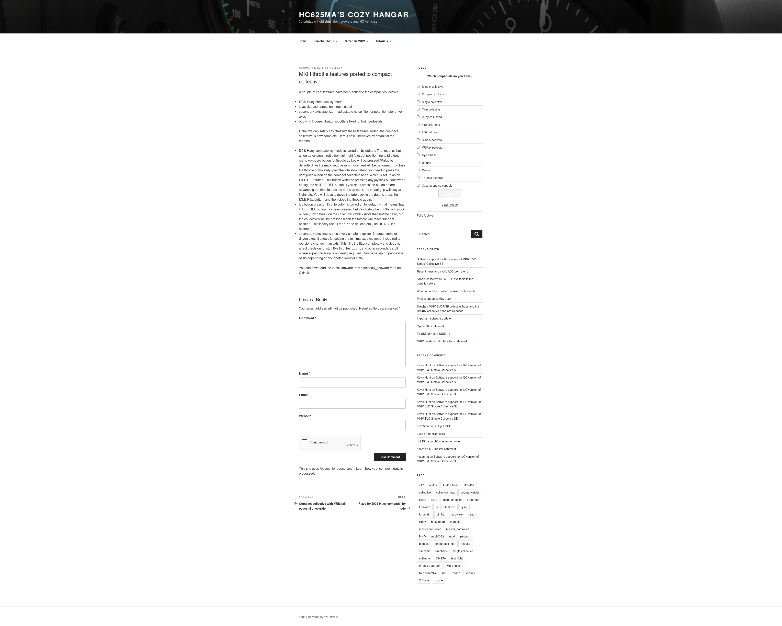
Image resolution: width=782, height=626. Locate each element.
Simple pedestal (432, 140)
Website (305, 416)
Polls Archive (425, 215)
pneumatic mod (445, 544)
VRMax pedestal (432, 147)
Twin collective (431, 109)
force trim (425, 514)
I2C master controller (447, 441)
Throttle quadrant (433, 178)
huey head (438, 522)
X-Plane (424, 580)
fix (437, 507)
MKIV (422, 536)
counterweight (470, 492)
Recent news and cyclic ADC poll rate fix (443, 271)
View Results (450, 205)
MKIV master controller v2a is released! (442, 341)
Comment (307, 318)
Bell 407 (469, 485)
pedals (464, 536)
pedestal (424, 544)
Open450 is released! (431, 326)
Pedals (426, 170)
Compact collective (434, 94)
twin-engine (453, 566)
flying (464, 507)
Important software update (434, 318)
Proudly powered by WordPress (318, 617)
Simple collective (432, 86)
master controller (430, 529)
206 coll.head (430, 132)
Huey (422, 522)
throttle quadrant (429, 566)
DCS (434, 500)
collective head (445, 492)
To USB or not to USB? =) (433, 334)
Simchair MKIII (324, 41)
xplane (438, 580)
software (424, 558)
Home (302, 41)
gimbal (441, 514)
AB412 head (451, 485)
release (465, 544)
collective (425, 492)
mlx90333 (437, 536)
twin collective (428, 573)
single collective (463, 551)
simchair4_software (375, 267)
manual (455, 522)
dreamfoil (473, 500)
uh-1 (445, 573)
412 (421, 485)
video (456, 573)
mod (452, 536)
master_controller (457, 529)
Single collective (432, 102)
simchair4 (441, 551)
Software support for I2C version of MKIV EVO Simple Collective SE (449, 379)
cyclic (422, 500)
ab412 (433, 485)
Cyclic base (429, 155)
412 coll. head (431, 125)
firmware (424, 507)
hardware (456, 514)
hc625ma (336, 67)
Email (304, 394)
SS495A (440, 558)
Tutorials (382, 41)
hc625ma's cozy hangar (354, 14)
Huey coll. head (432, 117)
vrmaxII (470, 573)
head (471, 514)
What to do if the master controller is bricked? (446, 291)
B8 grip (426, 163)
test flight (457, 558)
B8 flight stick (442, 426)
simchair (424, 551)
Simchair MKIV (355, 41)
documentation (452, 500)
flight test (449, 507)
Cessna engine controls (437, 185)
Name (304, 373)
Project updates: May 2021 (434, 299)
